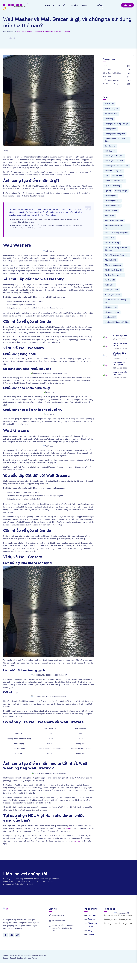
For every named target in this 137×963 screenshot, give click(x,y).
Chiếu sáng (109, 119)
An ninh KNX (109, 104)
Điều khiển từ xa (111, 307)
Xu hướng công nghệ (112, 295)
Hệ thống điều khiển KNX (114, 161)
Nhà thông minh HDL (112, 201)
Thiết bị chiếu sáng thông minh (116, 233)
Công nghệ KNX (110, 129)
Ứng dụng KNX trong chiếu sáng (117, 322)
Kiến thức (107, 76)
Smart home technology (114, 220)
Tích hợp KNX (110, 280)
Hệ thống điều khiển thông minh (116, 166)
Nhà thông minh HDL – (120, 344)
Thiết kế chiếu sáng (110, 84)
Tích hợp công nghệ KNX (114, 275)
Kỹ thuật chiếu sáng (112, 186)
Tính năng (73, 5)
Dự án (84, 5)
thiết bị (69, 828)
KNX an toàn (117, 176)
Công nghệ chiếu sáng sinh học (116, 124)
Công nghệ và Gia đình (112, 73)
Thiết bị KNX (109, 238)
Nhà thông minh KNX (111, 80)
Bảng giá (127, 5)
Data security (110, 146)
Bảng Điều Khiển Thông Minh (120, 373)
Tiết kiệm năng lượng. (113, 265)
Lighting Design (121, 191)
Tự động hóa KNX (111, 290)
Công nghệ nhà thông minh (115, 134)
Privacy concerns (111, 211)
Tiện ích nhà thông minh (113, 270)
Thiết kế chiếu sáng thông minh (116, 255)
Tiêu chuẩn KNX (110, 260)
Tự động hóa (109, 285)
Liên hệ (100, 5)
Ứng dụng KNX (110, 317)
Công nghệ (107, 69)
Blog (92, 5)
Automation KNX (111, 114)
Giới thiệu (62, 5)
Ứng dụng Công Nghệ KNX (119, 354)
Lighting (108, 191)
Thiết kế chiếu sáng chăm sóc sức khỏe (116, 249)
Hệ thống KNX (110, 151)
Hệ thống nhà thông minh (114, 156)
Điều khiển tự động (112, 312)
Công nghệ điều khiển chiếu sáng (115, 140)
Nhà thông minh (110, 196)
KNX (106, 176)
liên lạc (77, 841)
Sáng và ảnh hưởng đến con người (115, 226)
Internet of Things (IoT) (113, 171)
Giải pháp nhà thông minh (119, 364)
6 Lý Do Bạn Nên (120, 335)
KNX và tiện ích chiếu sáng (114, 181)
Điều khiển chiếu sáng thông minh (115, 301)
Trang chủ (49, 5)
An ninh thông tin (111, 109)
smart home (109, 215)
